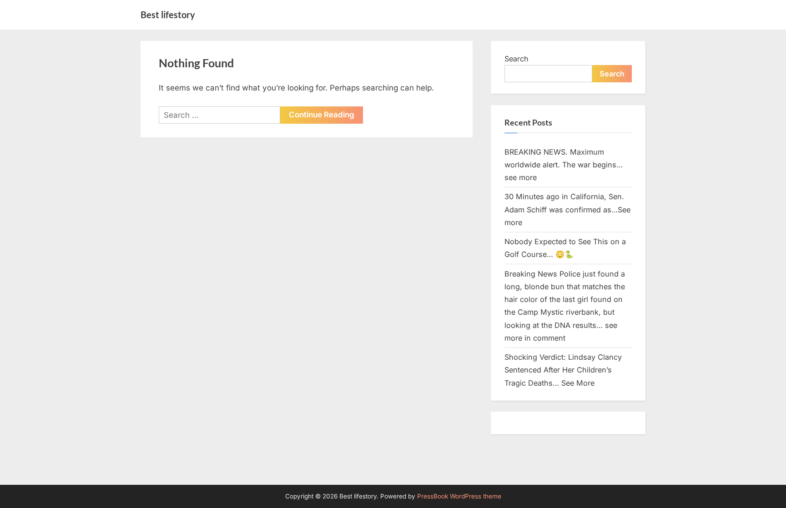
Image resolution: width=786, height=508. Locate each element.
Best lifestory (168, 14)
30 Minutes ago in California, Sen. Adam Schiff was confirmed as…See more (567, 209)
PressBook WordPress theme (459, 496)
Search (516, 58)
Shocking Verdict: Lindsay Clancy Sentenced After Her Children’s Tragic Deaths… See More (563, 369)
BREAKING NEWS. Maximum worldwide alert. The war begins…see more (563, 164)
